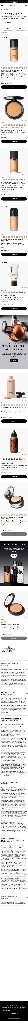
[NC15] (20, 179)
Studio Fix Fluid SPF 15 (13, 856)
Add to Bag (14, 87)
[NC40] (14, 179)
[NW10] (9, 515)
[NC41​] (4, 125)
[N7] (17, 459)
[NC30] (14, 68)
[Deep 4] (25, 292)
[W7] (14, 459)
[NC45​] (17, 125)
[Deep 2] (20, 292)
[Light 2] (4, 292)
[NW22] (9, 68)
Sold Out (14, 534)
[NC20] (4, 179)
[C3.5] (20, 68)
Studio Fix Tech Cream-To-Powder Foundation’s (13, 740)
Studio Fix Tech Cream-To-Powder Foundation (14, 765)
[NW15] (14, 237)
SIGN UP (14, 555)
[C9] (12, 459)
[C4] (4, 237)
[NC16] (9, 237)
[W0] (22, 459)
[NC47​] (25, 125)
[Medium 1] (12, 292)
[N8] (9, 459)
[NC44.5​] (14, 125)
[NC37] (22, 179)
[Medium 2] (14, 292)
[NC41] (17, 179)
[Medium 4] (17, 292)
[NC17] (12, 237)
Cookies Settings (14, 1013)
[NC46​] (22, 125)
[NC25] (4, 68)
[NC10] (4, 515)
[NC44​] (12, 125)
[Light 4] (9, 292)
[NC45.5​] (20, 125)
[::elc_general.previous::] (1, 67)
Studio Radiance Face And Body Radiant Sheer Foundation (14, 795)
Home (2, 22)
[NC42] (6, 125)
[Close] (26, 1003)
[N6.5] (25, 68)
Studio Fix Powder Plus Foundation (13, 803)
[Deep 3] (22, 292)
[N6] (17, 68)
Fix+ (2, 701)
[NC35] (12, 179)
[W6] (6, 459)
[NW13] (6, 405)
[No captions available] (14, 563)
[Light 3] (6, 292)
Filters (7, 28)
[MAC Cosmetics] (14, 5)
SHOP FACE (14, 360)
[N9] (20, 459)
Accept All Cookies (14, 1018)
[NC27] (12, 68)
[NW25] (22, 68)
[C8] (4, 459)
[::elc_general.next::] (26, 67)
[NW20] (6, 68)
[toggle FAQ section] (14, 656)
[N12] (25, 515)
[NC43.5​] (9, 125)
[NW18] (17, 237)
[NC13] (6, 515)
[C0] (25, 459)
